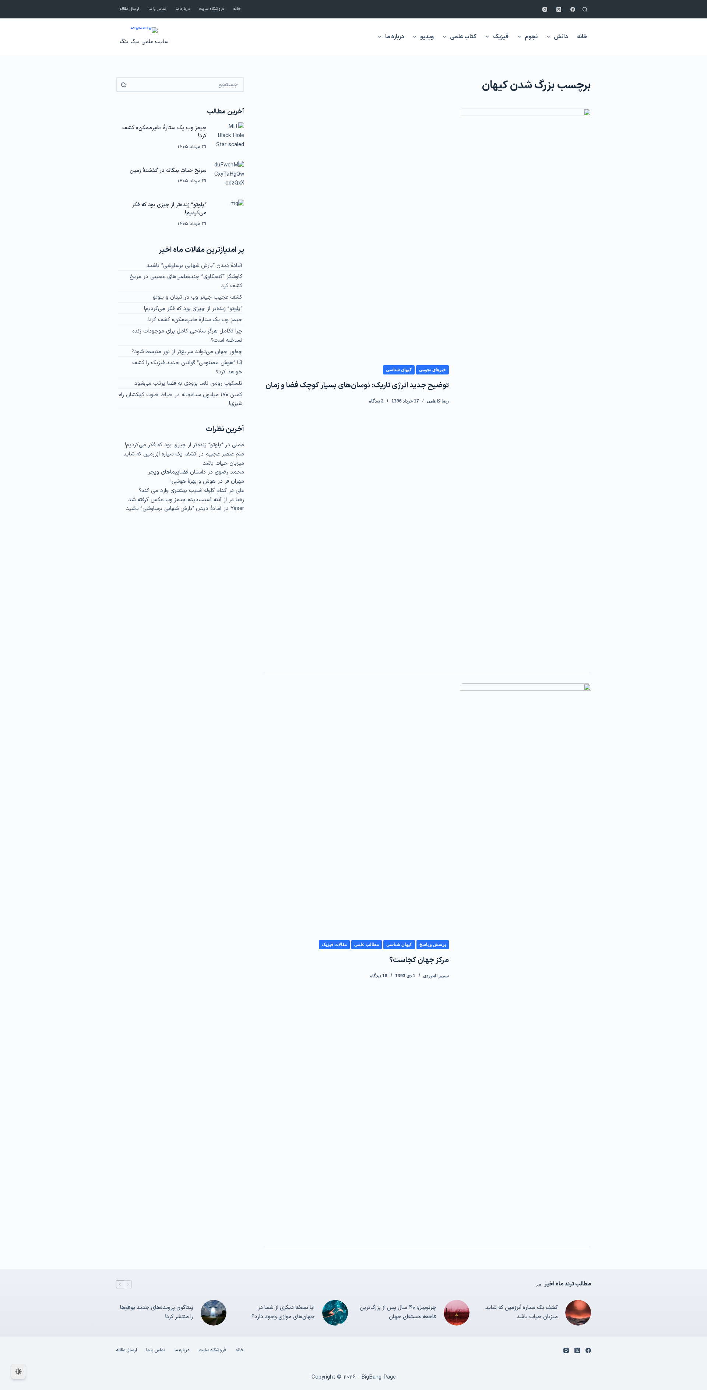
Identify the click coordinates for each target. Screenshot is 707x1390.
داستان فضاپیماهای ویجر (177, 472)
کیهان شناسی (399, 369)
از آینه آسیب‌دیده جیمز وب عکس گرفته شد (177, 500)
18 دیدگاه (378, 975)
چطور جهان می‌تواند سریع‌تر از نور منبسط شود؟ (186, 352)
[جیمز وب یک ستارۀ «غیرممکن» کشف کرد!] (229, 137)
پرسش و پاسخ (432, 944)
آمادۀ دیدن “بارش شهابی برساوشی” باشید (194, 265)
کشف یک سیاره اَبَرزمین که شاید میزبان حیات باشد (521, 1312)
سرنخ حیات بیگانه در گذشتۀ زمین (168, 170)
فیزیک (501, 36)
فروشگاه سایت (211, 9)
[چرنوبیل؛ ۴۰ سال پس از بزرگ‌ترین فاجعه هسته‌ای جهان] (456, 1313)
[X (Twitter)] (558, 9)
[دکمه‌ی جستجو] (123, 84)
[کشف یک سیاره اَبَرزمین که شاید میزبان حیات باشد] (578, 1313)
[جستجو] (585, 9)
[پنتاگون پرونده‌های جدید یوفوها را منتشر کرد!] (213, 1313)
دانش (561, 36)
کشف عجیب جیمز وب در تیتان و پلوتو (197, 297)
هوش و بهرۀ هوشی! (193, 481)
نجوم (531, 36)
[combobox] (186, 84)
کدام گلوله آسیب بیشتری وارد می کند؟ (183, 490)
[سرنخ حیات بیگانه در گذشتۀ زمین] (229, 176)
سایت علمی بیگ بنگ (144, 42)
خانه (237, 9)
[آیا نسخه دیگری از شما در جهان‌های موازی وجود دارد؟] (335, 1313)
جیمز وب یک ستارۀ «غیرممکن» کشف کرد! (164, 132)
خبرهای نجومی (432, 369)
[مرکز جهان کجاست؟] (525, 959)
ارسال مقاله (129, 9)
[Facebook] (572, 9)
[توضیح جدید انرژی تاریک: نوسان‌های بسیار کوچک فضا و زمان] (525, 385)
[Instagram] (544, 9)
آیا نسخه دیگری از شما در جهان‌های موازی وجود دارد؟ (283, 1312)
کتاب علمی (463, 36)
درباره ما (183, 9)
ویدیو (427, 36)
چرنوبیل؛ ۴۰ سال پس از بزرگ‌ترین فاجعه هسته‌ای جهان (398, 1312)
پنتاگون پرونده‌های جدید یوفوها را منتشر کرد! (156, 1312)
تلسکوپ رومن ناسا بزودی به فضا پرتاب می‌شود (188, 383)
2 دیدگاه (376, 401)
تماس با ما (157, 9)
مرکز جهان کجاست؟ (419, 960)
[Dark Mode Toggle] (18, 1371)
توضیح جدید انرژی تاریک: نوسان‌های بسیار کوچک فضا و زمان (357, 385)
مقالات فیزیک (334, 944)
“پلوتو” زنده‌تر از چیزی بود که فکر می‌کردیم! (169, 209)
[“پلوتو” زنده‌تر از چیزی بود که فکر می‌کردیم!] (229, 215)
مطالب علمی (366, 944)
